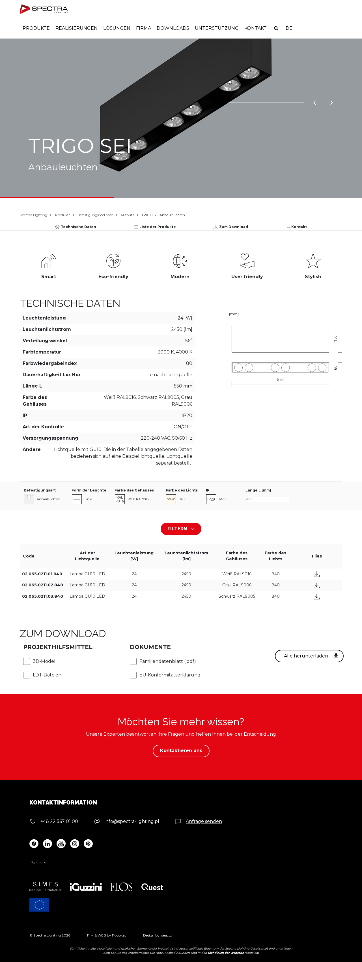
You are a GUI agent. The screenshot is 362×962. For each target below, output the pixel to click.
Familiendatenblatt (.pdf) (167, 661)
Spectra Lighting (33, 215)
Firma (143, 28)
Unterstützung (217, 28)
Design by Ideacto (157, 935)
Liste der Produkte (157, 227)
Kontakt (255, 28)
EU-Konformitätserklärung (170, 675)
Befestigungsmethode (95, 215)
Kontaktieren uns (181, 750)
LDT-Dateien (47, 675)
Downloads (173, 28)
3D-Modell (45, 661)
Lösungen (116, 28)
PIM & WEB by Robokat (106, 935)
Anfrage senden (204, 821)
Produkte (36, 28)
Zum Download (233, 227)
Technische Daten (78, 227)
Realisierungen (76, 28)
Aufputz (127, 215)
